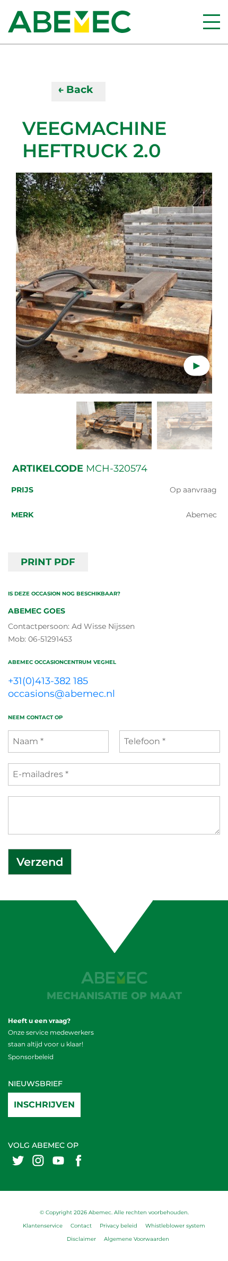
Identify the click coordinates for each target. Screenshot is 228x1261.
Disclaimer (81, 1239)
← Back (75, 89)
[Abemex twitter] (18, 1160)
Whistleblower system (175, 1225)
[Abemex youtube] (58, 1160)
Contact (81, 1225)
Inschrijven (44, 1105)
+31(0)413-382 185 (48, 681)
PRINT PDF (48, 562)
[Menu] (211, 21)
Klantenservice (43, 1225)
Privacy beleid (118, 1225)
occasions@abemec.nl (61, 694)
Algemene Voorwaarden (136, 1239)
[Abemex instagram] (38, 1160)
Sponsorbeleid (31, 1057)
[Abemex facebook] (78, 1160)
